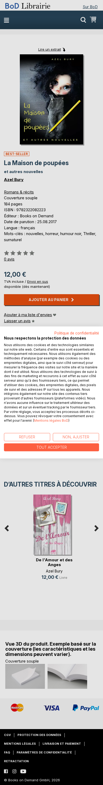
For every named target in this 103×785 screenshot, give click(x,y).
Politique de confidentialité (76, 333)
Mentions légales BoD (51, 420)
